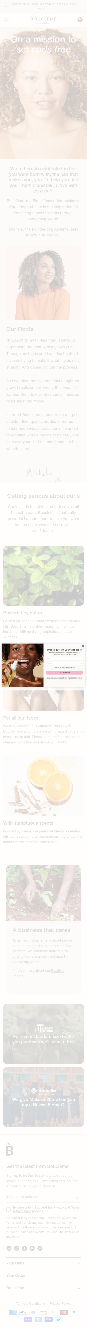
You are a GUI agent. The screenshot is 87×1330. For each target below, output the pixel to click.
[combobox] (64, 663)
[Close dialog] (83, 646)
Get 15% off (64, 672)
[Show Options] (81, 663)
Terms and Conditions (71, 677)
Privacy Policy (61, 677)
